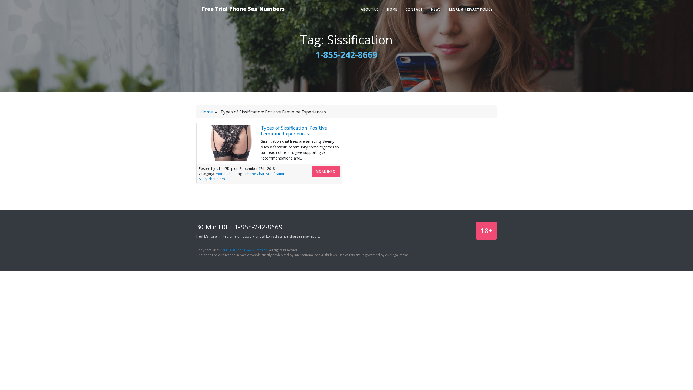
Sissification (275, 173)
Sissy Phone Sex (212, 178)
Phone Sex (224, 173)
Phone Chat (254, 173)
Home (392, 9)
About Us (370, 9)
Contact (414, 9)
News (436, 9)
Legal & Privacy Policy (471, 9)
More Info (326, 171)
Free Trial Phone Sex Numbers (243, 8)
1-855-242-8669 (346, 54)
